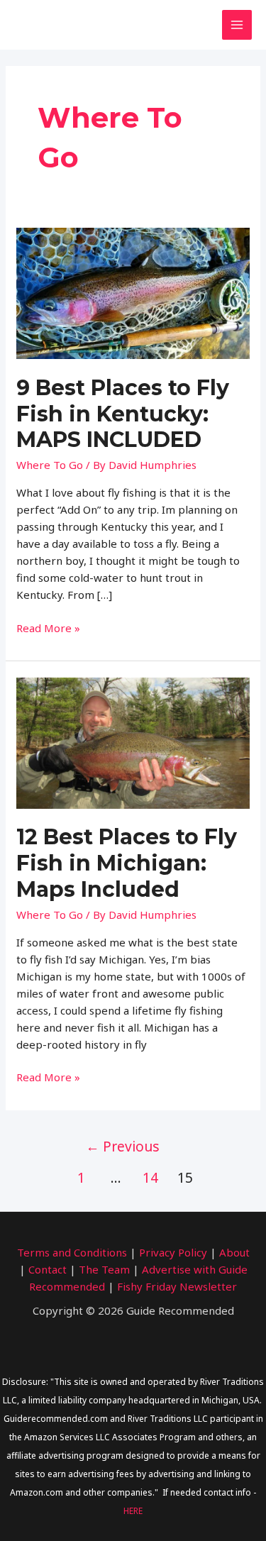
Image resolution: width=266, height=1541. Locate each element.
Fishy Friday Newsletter (177, 1286)
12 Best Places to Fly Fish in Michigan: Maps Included (126, 863)
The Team (104, 1269)
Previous (123, 1146)
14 (150, 1177)
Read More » (48, 628)
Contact (47, 1269)
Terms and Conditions (72, 1252)
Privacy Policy (173, 1252)
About (234, 1252)
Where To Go (49, 465)
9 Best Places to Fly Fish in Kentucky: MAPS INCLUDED (122, 414)
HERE (133, 1511)
